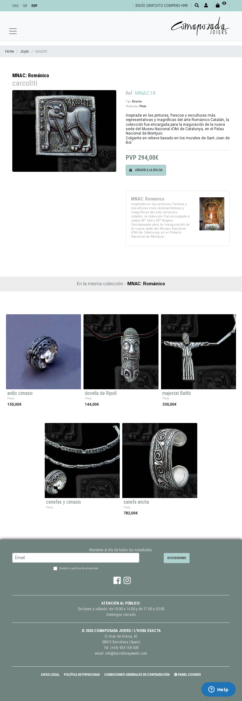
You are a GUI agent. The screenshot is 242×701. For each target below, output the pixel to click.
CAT (25, 6)
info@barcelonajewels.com (126, 653)
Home (9, 51)
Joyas (24, 51)
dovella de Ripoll (101, 393)
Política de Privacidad (82, 675)
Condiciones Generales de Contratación (137, 675)
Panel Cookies (189, 675)
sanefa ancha (136, 502)
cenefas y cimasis (63, 502)
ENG (15, 6)
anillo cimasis (20, 393)
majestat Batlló (176, 393)
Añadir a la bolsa (149, 170)
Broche (137, 101)
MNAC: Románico (30, 75)
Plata (142, 106)
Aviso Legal (50, 675)
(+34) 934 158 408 (124, 648)
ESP (34, 6)
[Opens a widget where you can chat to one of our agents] (218, 690)
